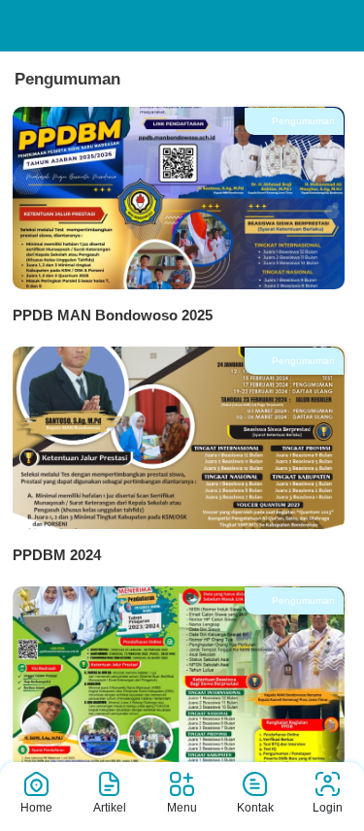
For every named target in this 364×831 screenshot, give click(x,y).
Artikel (109, 807)
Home (36, 807)
